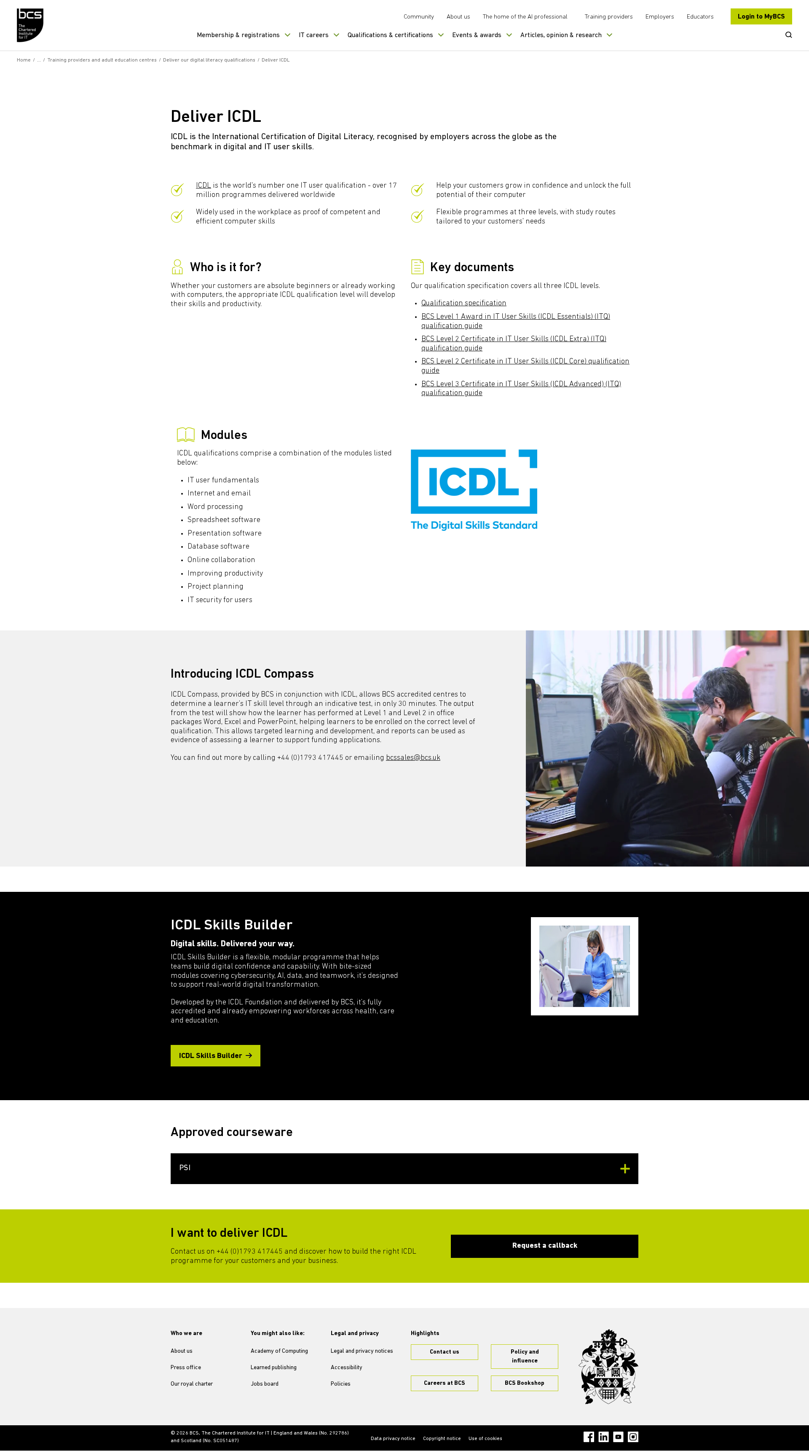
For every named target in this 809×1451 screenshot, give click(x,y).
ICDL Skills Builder (210, 1056)
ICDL (203, 186)
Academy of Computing (279, 1351)
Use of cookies (485, 1438)
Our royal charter (192, 1384)
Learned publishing (274, 1368)
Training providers (609, 17)
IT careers (314, 35)
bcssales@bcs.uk (413, 758)
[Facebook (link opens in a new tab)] (589, 1437)
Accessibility (346, 1368)
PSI (184, 1168)
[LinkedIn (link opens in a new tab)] (603, 1437)
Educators (700, 17)
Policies (341, 1384)
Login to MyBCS (761, 16)
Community (419, 17)
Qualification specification (463, 303)
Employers (660, 17)
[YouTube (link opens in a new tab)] (618, 1437)
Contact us (444, 1352)
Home (24, 60)
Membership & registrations (238, 35)
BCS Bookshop (524, 1383)
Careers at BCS (444, 1383)
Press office (186, 1368)
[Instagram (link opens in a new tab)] (633, 1437)
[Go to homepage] (30, 25)
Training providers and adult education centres (102, 60)
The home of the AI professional (525, 17)
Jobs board (265, 1384)
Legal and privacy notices (362, 1351)
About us (458, 17)
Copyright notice (442, 1438)
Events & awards (476, 35)
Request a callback (544, 1246)
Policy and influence (525, 1356)
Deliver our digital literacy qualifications (209, 60)
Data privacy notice (393, 1438)
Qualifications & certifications (390, 35)
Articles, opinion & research (561, 35)
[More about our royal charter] (608, 1366)
